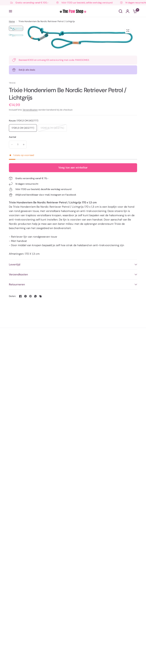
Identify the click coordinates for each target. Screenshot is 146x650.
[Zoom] (128, 30)
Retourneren (17, 284)
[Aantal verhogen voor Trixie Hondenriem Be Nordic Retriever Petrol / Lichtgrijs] (24, 144)
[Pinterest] (30, 296)
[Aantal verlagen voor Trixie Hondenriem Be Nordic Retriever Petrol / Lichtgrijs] (12, 144)
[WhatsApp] (35, 296)
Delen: (12, 296)
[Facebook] (20, 296)
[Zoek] (120, 11)
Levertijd (14, 264)
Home (12, 21)
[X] (25, 296)
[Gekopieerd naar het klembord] (40, 296)
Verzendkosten (30, 109)
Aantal (12, 136)
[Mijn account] (127, 11)
